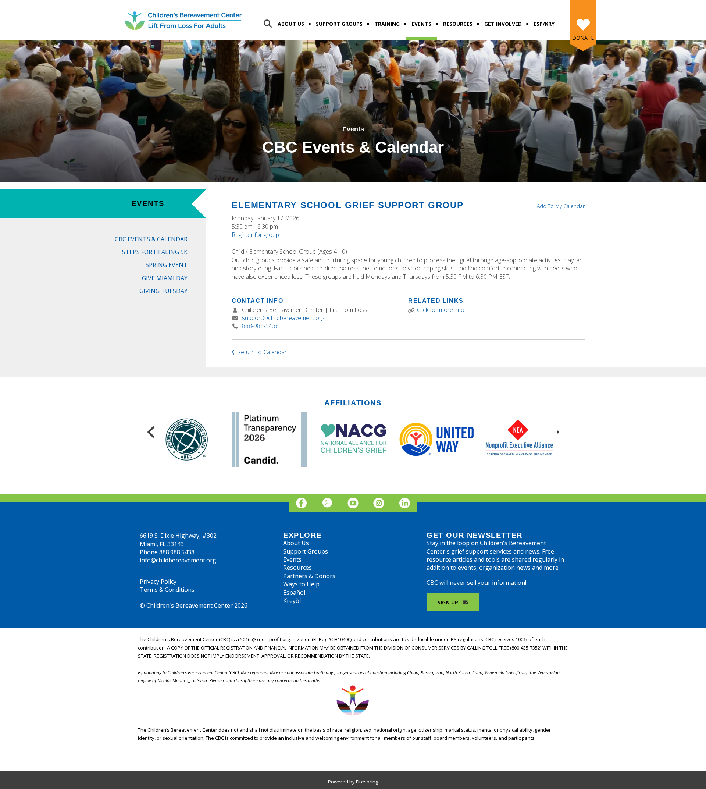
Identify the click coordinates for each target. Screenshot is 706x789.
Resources (458, 23)
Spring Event (167, 265)
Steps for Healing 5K (155, 252)
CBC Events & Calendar (151, 239)
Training (387, 23)
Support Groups (339, 23)
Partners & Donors (309, 576)
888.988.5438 (177, 552)
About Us (291, 23)
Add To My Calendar (561, 206)
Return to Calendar (262, 352)
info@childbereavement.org (178, 560)
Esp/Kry (544, 23)
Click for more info (440, 310)
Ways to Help (301, 584)
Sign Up (449, 602)
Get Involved (503, 23)
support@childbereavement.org (283, 318)
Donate (583, 37)
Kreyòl (292, 601)
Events (421, 23)
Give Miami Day (165, 278)
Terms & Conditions (167, 590)
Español (294, 593)
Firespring (367, 781)
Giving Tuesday (163, 291)
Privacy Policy (158, 581)
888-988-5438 (260, 326)
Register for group (255, 235)
